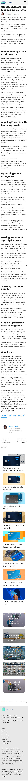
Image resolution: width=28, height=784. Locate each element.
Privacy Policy (5, 735)
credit (14, 415)
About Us (4, 731)
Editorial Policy (5, 743)
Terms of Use (5, 737)
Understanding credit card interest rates (6, 440)
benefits (4, 415)
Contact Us (5, 733)
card (9, 415)
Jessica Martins (9, 13)
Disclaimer (4, 739)
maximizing (21, 415)
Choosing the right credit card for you (21, 440)
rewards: (4, 419)
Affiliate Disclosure (7, 741)
